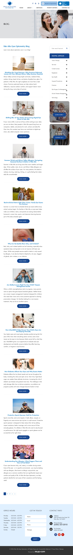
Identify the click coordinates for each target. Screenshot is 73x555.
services (54, 64)
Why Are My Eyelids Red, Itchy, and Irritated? (23, 244)
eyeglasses (54, 73)
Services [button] (39, 7)
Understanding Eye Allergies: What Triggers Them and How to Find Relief (23, 462)
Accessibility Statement (45, 549)
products (54, 85)
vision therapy (55, 60)
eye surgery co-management (59, 89)
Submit (35, 539)
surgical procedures (57, 81)
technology (55, 97)
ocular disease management (59, 93)
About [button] (29, 7)
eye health (54, 77)
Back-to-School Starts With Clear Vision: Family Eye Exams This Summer (23, 203)
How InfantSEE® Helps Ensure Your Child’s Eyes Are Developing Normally (23, 331)
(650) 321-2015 (60, 524)
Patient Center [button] (52, 7)
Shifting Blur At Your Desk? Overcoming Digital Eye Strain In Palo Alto (23, 118)
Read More (22, 94)
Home (21, 7)
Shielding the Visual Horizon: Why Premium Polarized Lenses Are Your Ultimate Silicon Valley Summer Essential (23, 73)
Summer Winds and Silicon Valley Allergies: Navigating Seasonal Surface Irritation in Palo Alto (23, 161)
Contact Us (65, 7)
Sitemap (61, 549)
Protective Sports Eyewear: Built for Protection (23, 415)
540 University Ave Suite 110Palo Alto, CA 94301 (61, 518)
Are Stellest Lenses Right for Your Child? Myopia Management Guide (23, 285)
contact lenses (56, 69)
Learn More (59, 115)
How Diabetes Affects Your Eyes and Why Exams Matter (23, 371)
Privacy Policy (55, 549)
